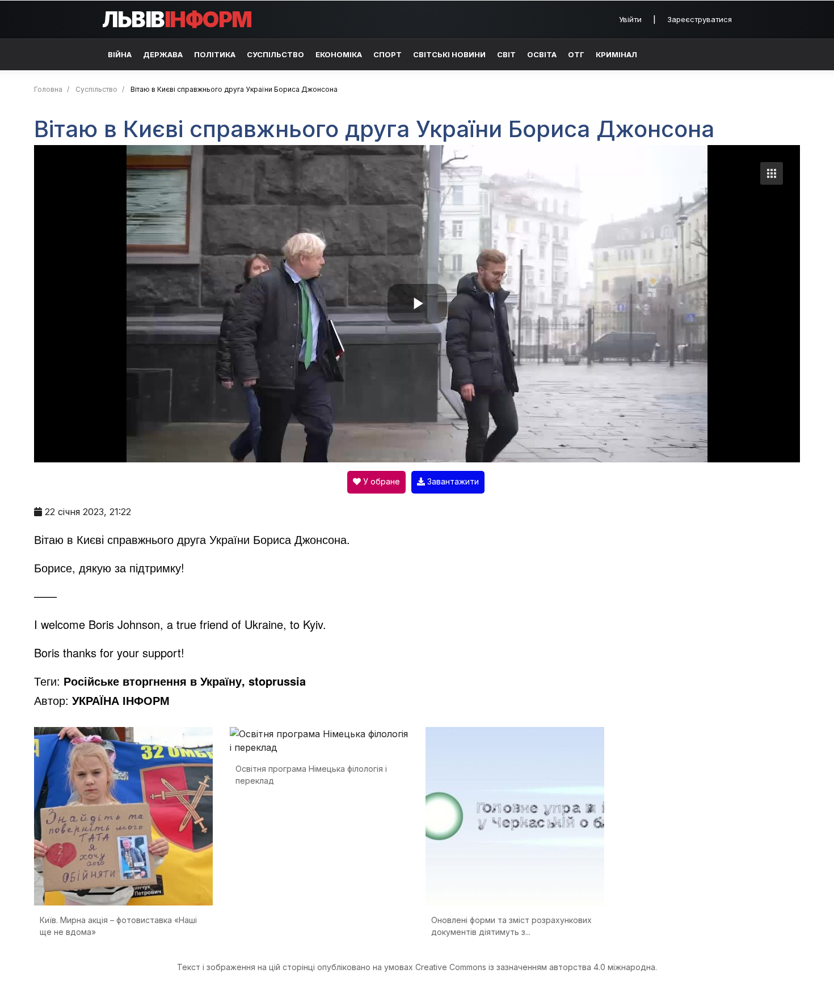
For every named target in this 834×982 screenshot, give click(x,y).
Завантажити (452, 481)
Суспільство (275, 54)
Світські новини (449, 54)
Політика (214, 54)
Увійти (630, 19)
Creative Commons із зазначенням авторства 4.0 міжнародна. (536, 967)
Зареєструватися (699, 19)
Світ (506, 54)
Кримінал (616, 54)
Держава (163, 54)
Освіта (542, 54)
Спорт (387, 54)
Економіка (338, 54)
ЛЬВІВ (177, 19)
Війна (120, 54)
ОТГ (576, 54)
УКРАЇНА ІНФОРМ (121, 700)
